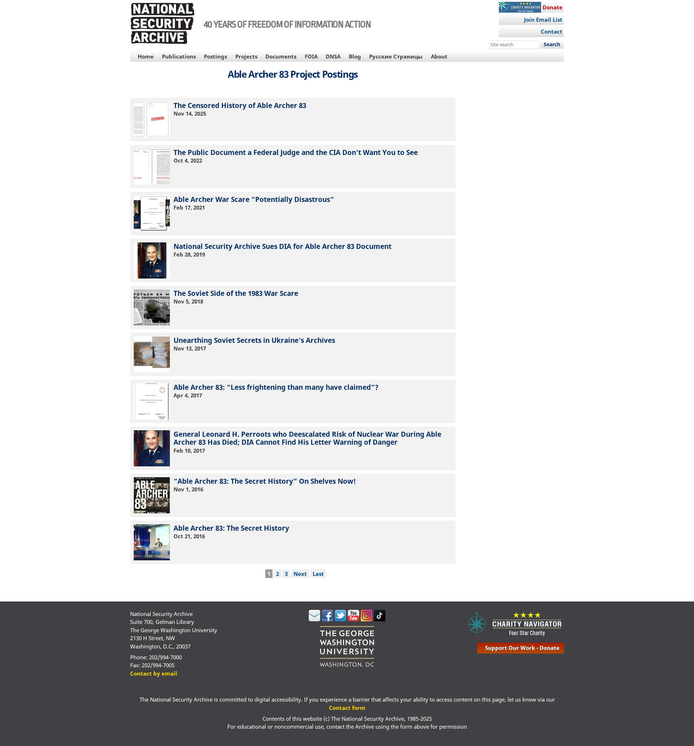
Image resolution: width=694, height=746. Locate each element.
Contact (551, 31)
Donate (552, 7)
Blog (355, 56)
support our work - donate (522, 647)
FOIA (311, 56)
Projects (246, 56)
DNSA (333, 56)
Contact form (347, 707)
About (439, 56)
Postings (215, 56)
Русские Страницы (396, 56)
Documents (280, 56)
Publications (179, 56)
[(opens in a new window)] (314, 619)
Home (146, 56)
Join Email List (543, 19)
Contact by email (153, 673)
